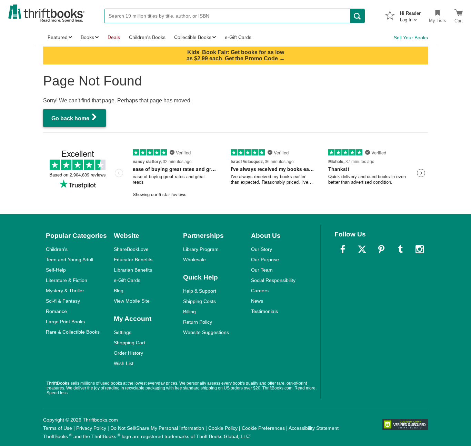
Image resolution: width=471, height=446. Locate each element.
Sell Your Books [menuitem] (411, 37)
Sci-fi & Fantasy (63, 301)
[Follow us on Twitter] (362, 249)
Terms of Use (57, 428)
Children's (57, 249)
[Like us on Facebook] (342, 249)
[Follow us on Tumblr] (400, 249)
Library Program (201, 249)
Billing (189, 311)
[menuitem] (410, 14)
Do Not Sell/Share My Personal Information (157, 428)
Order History (128, 353)
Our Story (261, 249)
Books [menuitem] (87, 37)
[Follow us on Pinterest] (381, 249)
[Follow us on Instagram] (419, 249)
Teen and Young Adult (69, 259)
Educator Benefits (133, 259)
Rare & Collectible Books (73, 332)
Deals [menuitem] (114, 37)
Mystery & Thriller (65, 290)
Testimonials (264, 311)
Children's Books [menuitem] (147, 37)
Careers (260, 290)
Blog (118, 290)
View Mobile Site (132, 301)
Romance (56, 311)
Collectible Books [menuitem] (192, 37)
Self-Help (56, 270)
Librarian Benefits (133, 270)
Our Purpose (265, 259)
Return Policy (197, 322)
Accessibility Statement (314, 428)
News (257, 301)
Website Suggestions (206, 332)
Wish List (123, 363)
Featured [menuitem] (58, 37)
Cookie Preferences (263, 428)
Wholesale (194, 259)
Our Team (262, 270)
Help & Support (199, 291)
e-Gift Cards (127, 280)
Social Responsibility (273, 280)
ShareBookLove (131, 249)
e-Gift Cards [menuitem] (238, 37)
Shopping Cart (129, 342)
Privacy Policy (91, 428)
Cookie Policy (223, 428)
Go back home (71, 118)
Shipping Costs (199, 301)
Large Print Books (65, 321)
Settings (122, 332)
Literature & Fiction (66, 280)
